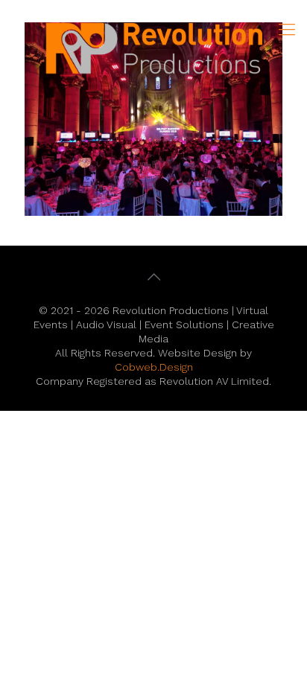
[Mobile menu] (287, 29)
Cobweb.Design (154, 367)
